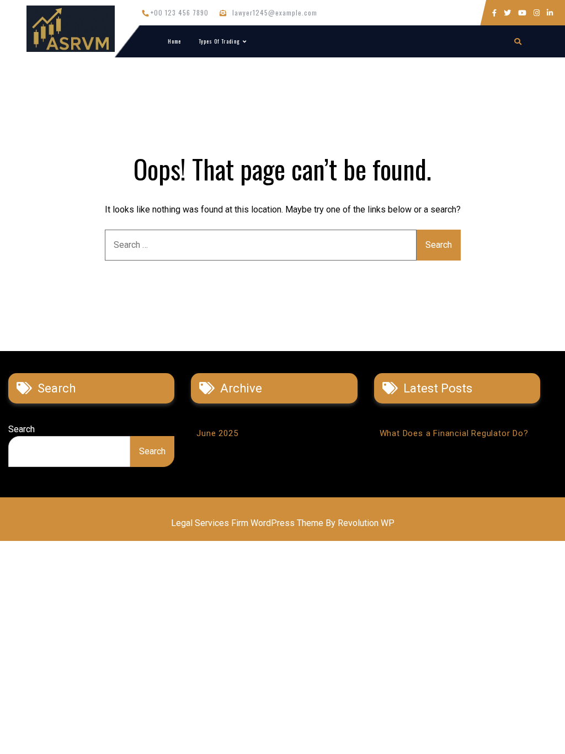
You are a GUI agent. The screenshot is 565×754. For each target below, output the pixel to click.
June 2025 (217, 433)
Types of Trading (219, 41)
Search (21, 429)
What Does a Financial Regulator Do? (454, 433)
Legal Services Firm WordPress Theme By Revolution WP (283, 523)
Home (174, 41)
